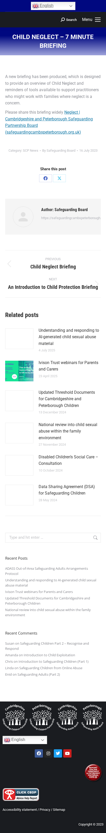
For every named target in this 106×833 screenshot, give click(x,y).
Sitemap (59, 810)
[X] (59, 178)
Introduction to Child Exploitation (49, 655)
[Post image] (19, 338)
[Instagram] (48, 753)
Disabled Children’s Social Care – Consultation (68, 460)
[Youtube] (67, 753)
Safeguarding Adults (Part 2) (38, 674)
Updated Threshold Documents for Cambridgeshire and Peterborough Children (67, 399)
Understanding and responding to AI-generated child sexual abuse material (69, 337)
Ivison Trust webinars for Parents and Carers (68, 366)
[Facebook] (45, 178)
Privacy (45, 810)
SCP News (30, 150)
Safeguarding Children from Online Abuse (50, 668)
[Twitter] (58, 753)
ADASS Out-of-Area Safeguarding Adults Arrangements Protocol (46, 571)
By (58, 150)
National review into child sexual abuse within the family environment (68, 431)
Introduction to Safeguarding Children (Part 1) (54, 661)
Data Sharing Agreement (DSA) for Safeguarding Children (67, 490)
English (46, 5)
